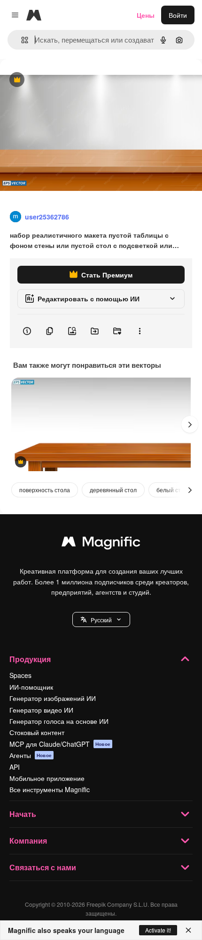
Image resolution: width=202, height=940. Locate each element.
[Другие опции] (139, 331)
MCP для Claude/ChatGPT (59, 744)
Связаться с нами (42, 867)
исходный (63, 80)
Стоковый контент (36, 732)
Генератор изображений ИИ (52, 698)
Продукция (30, 659)
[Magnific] (101, 544)
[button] (101, 619)
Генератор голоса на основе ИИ (59, 721)
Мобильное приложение (47, 778)
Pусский (101, 620)
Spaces (20, 675)
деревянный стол (113, 490)
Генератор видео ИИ (41, 709)
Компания (28, 840)
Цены (146, 15)
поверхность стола (44, 490)
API (14, 767)
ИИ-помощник (31, 687)
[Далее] (189, 424)
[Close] (188, 930)
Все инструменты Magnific (49, 789)
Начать (22, 814)
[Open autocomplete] (21, 40)
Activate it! (158, 930)
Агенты (30, 755)
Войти (178, 15)
